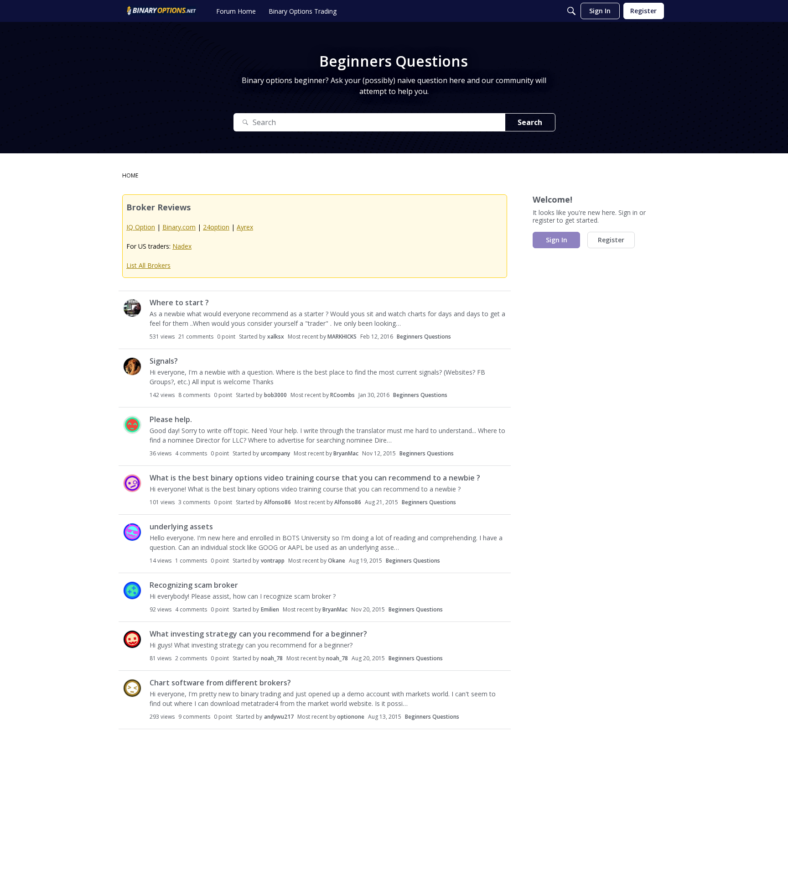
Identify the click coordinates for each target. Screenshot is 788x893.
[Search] (571, 11)
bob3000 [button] (275, 395)
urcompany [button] (275, 453)
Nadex (182, 246)
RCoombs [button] (342, 395)
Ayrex (245, 227)
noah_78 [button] (272, 658)
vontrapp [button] (273, 560)
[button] (132, 308)
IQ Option (140, 227)
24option (216, 227)
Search (530, 122)
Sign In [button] (556, 239)
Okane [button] (336, 560)
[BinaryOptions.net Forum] (161, 11)
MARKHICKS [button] (342, 336)
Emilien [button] (270, 609)
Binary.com (179, 227)
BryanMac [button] (345, 453)
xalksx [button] (275, 336)
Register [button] (611, 239)
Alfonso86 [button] (277, 502)
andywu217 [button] (279, 717)
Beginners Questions (424, 336)
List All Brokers (148, 265)
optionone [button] (350, 717)
